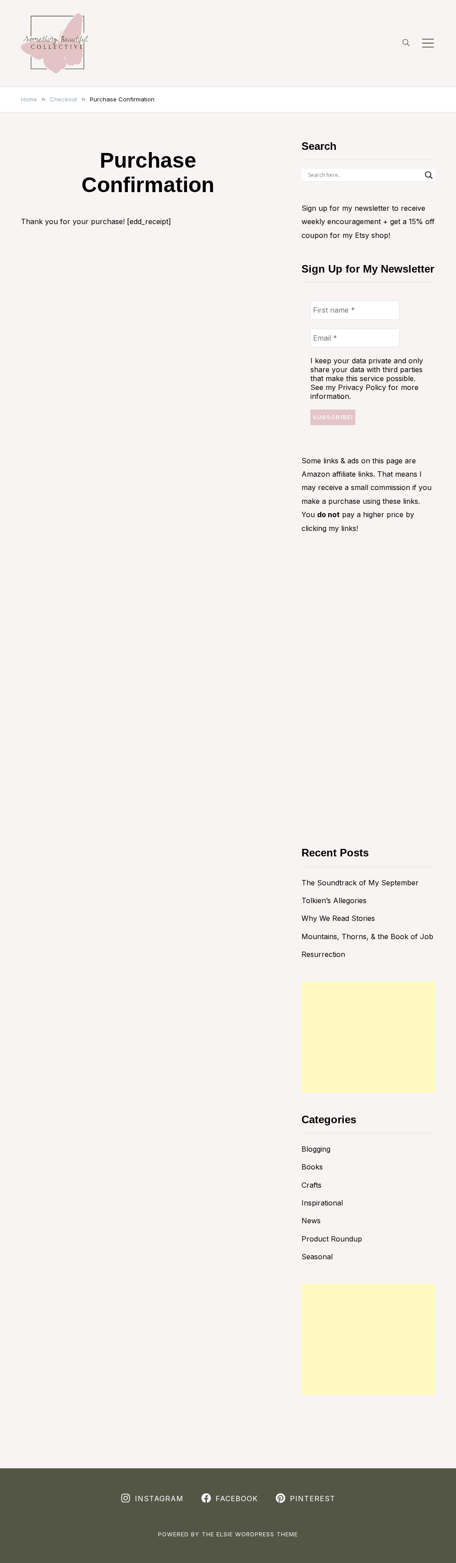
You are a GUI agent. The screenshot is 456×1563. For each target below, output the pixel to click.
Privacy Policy (362, 387)
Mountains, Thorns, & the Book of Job (367, 936)
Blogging (315, 1149)
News (311, 1220)
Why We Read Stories (338, 918)
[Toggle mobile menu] (428, 43)
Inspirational (322, 1202)
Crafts (311, 1185)
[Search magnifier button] (429, 175)
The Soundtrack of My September (360, 882)
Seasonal (317, 1256)
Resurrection (323, 954)
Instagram (159, 1498)
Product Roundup (331, 1238)
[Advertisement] (368, 1037)
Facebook (237, 1498)
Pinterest (312, 1498)
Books (312, 1166)
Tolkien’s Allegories (333, 900)
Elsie (224, 1534)
